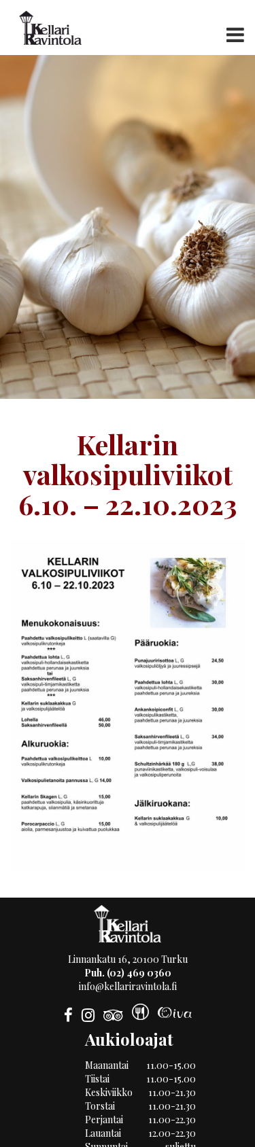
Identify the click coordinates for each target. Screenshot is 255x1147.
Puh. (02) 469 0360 (127, 972)
